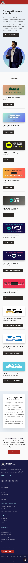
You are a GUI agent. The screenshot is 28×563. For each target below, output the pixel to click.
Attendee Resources (6, 530)
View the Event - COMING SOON (13, 270)
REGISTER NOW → (7, 551)
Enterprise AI (4, 518)
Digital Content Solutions (8, 539)
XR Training (4, 520)
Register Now (14, 452)
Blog (2, 541)
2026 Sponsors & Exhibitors (8, 506)
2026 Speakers (5, 497)
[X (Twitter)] (6, 481)
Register (3, 499)
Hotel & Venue (5, 490)
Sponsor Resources (6, 534)
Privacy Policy (13, 556)
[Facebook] (9, 481)
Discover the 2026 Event (11, 34)
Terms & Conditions (21, 556)
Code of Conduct (5, 556)
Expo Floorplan (5, 508)
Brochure (3, 492)
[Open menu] (25, 2)
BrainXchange (11, 547)
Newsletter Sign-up (6, 537)
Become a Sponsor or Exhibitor (9, 511)
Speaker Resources (6, 532)
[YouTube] (16, 481)
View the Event (8, 104)
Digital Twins (4, 523)
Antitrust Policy (4, 559)
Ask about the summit (25, 560)
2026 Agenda (4, 494)
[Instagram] (13, 481)
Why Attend (4, 487)
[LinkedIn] (2, 481)
